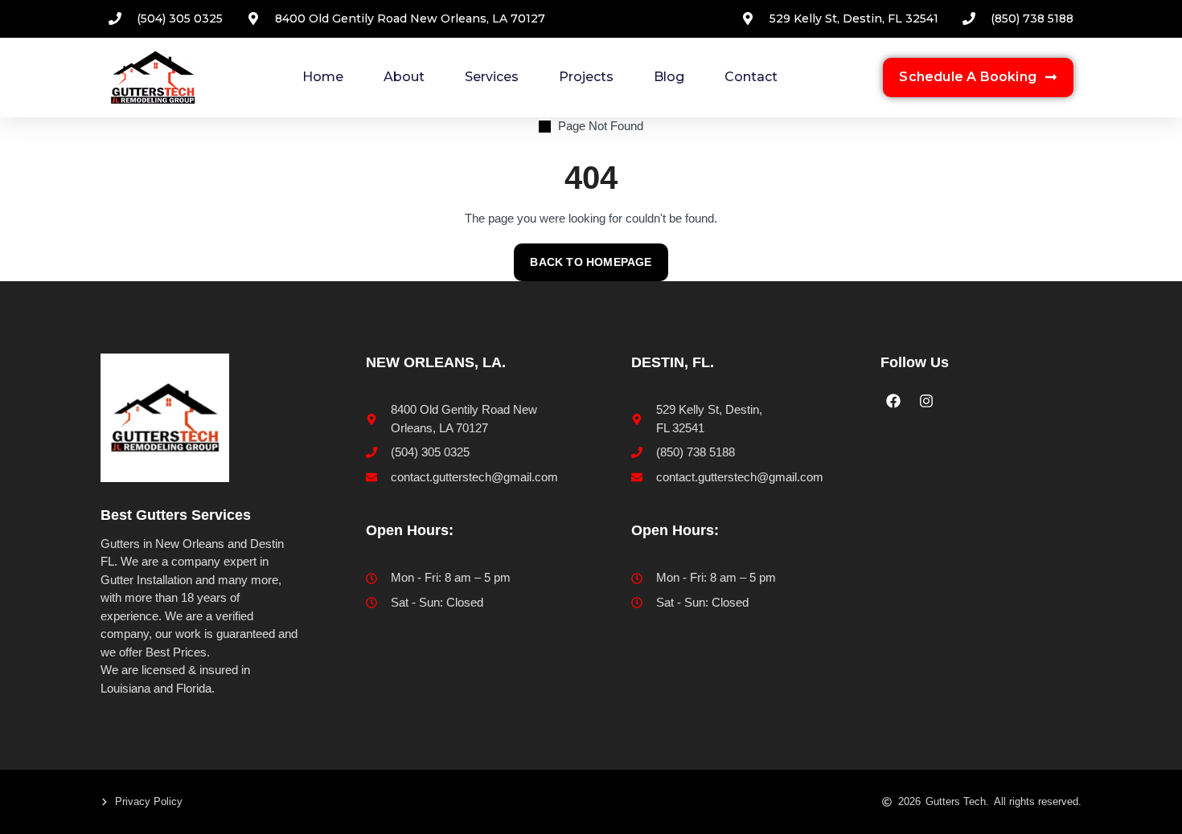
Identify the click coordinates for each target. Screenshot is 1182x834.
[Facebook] (893, 401)
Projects (586, 76)
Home (322, 76)
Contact (751, 76)
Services (492, 76)
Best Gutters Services (176, 515)
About (404, 76)
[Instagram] (925, 401)
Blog (669, 76)
